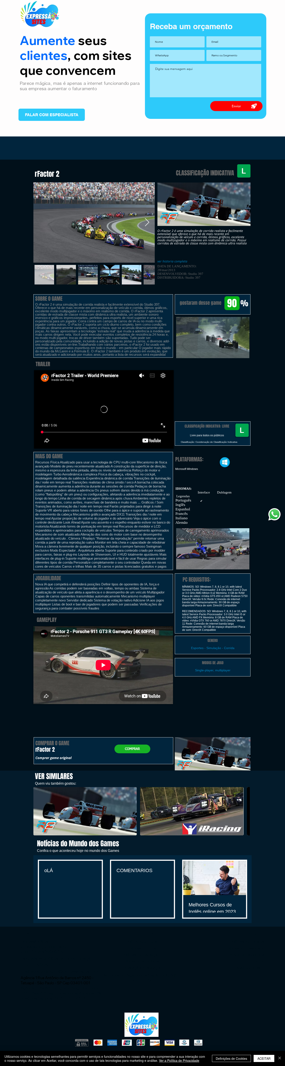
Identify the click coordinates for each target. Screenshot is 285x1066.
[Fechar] (279, 1058)
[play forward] (244, 811)
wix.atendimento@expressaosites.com (64, 971)
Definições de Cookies (231, 1058)
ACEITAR (264, 1058)
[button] (212, 337)
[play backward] (39, 811)
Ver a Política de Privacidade (179, 1060)
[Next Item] (147, 222)
